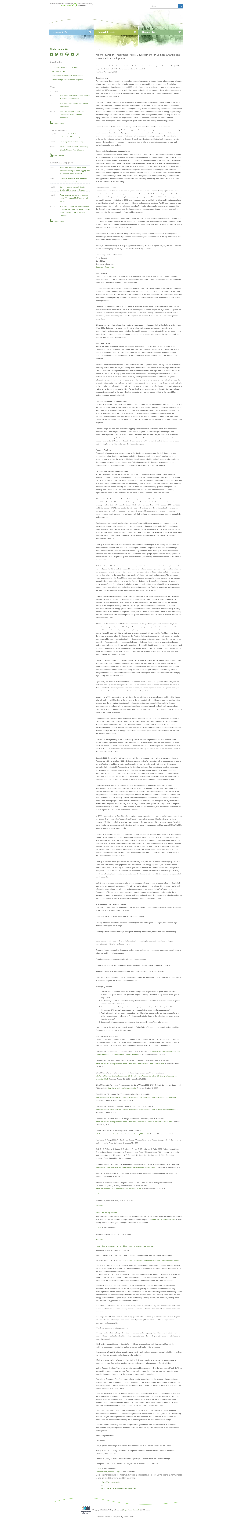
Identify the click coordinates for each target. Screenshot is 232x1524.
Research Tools (149, 32)
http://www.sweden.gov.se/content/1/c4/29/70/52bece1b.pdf (118, 1189)
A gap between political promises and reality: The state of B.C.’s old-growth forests (74, 198)
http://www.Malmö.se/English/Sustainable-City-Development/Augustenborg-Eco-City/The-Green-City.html (136, 1097)
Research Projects (106, 32)
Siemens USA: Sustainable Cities (162, 1219)
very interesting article (106, 1212)
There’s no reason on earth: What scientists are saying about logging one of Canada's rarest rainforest (75, 171)
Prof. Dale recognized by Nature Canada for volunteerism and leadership (72, 115)
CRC (97, 1194)
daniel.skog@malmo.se (105, 267)
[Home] (73, 5)
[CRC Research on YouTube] (72, 55)
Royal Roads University (131, 1510)
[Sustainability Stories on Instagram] (61, 55)
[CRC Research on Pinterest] (67, 55)
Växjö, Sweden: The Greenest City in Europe (118, 1488)
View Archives (58, 123)
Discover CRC (60, 32)
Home (98, 49)
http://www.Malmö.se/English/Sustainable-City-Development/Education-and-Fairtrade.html (130, 1064)
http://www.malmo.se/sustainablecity (122, 1088)
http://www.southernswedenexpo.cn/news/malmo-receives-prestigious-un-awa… (126, 1167)
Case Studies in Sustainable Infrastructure (67, 75)
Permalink (99, 1206)
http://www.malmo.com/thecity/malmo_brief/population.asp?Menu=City (122, 1134)
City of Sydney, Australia (110, 1482)
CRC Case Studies (58, 71)
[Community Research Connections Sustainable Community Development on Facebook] (51, 55)
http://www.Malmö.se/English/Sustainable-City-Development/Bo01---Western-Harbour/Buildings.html (134, 1122)
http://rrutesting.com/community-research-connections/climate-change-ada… (151, 1260)
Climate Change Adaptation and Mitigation (67, 80)
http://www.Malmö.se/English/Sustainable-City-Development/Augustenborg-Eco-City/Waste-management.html (137, 1109)
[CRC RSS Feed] (77, 55)
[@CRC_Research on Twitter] (56, 55)
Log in (99, 1227)
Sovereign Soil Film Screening (71, 142)
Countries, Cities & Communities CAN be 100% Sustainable (124, 1246)
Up (102, 1485)
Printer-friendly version (105, 1472)
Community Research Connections (64, 67)
